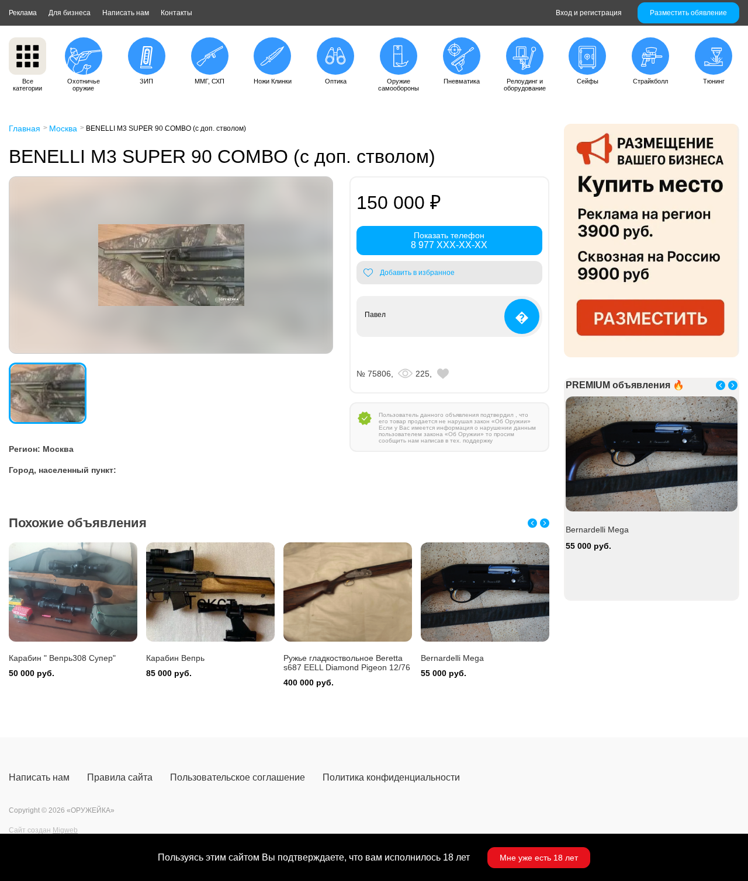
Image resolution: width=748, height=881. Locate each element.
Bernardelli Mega (452, 658)
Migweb (65, 830)
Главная (24, 128)
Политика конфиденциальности (391, 777)
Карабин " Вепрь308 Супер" (62, 658)
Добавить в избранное (417, 273)
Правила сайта (120, 777)
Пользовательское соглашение (237, 777)
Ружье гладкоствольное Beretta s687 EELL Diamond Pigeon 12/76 (346, 662)
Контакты (176, 13)
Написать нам (125, 13)
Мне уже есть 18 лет (539, 857)
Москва (63, 128)
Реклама (23, 13)
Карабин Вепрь (175, 658)
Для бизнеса (70, 13)
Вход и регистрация (589, 13)
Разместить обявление (688, 13)
